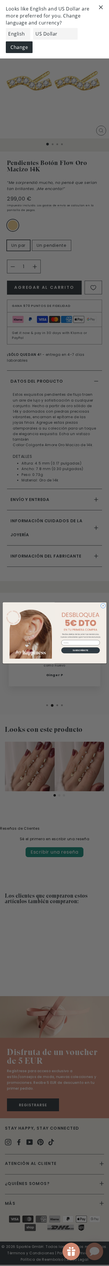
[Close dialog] (103, 606)
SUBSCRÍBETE (80, 650)
